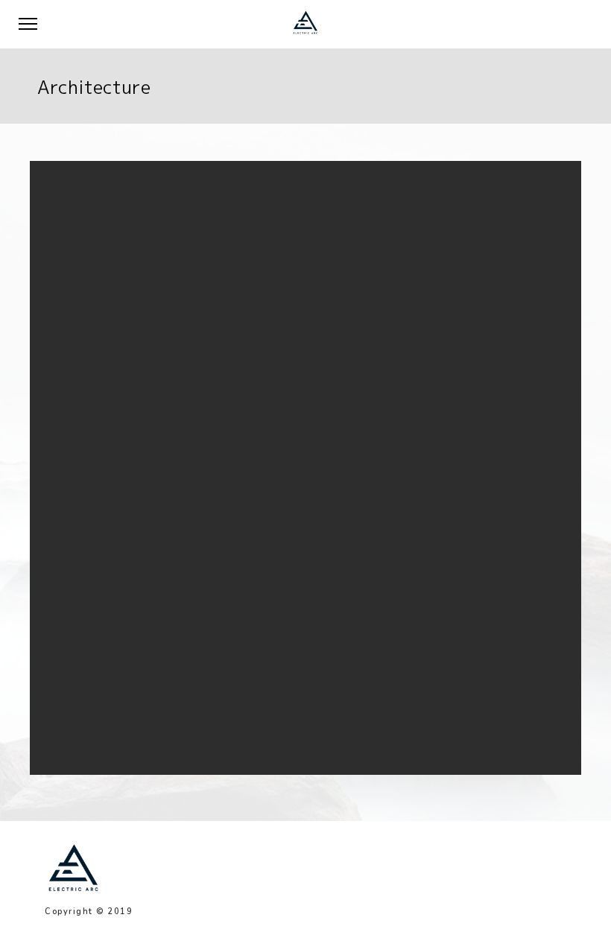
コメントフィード (222, 673)
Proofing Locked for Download (263, 361)
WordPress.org (218, 691)
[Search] (405, 212)
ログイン (204, 636)
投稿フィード (213, 655)
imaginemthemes (377, 361)
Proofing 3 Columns (241, 306)
